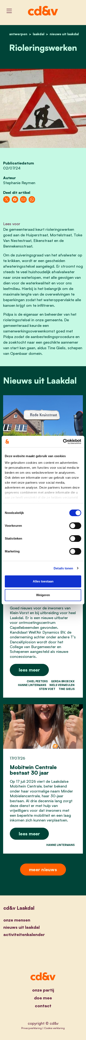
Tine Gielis (67, 689)
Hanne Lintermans (32, 685)
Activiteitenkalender (24, 934)
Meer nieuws (43, 869)
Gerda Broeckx (63, 681)
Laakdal (38, 34)
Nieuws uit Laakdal (64, 34)
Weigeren (43, 595)
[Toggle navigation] (9, 11)
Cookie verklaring (54, 1028)
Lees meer (29, 670)
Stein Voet (47, 689)
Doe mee (43, 997)
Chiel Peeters (37, 681)
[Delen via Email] (23, 199)
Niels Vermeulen (62, 685)
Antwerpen (18, 34)
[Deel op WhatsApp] (32, 199)
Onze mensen (16, 920)
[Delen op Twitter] (6, 199)
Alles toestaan (43, 581)
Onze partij (43, 990)
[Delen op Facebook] (15, 199)
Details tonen (63, 568)
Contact (43, 1005)
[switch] (75, 525)
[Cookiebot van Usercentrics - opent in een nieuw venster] (63, 441)
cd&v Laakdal (18, 908)
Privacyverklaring (31, 1028)
